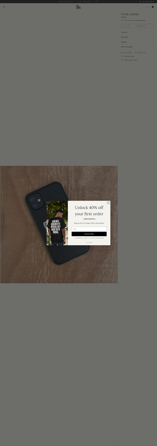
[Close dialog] (108, 202)
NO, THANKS (89, 242)
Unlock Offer (89, 234)
